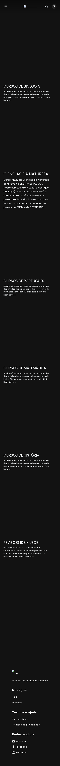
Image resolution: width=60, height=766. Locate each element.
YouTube (21, 741)
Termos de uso (20, 719)
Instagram (22, 752)
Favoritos (17, 702)
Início (15, 697)
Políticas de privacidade (26, 724)
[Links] (5, 6)
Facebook (21, 746)
